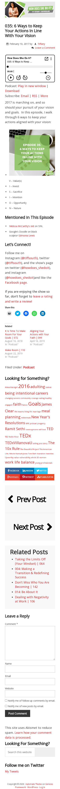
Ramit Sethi (15, 428)
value (16, 457)
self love (42, 429)
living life (28, 411)
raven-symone (32, 429)
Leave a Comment (45, 47)
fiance (25, 405)
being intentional (20, 393)
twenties (50, 453)
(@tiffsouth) (29, 258)
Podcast (29, 367)
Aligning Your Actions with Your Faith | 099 (39, 334)
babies (48, 387)
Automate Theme (34, 784)
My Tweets (12, 771)
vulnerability (25, 457)
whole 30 (35, 457)
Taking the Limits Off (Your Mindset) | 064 (30, 561)
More (44, 96)
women (43, 457)
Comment (11, 624)
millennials (26, 417)
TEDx (25, 435)
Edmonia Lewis (26, 235)
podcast (33, 423)
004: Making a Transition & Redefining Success (32, 573)
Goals (34, 403)
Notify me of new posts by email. (26, 706)
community (25, 398)
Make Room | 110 (15, 350)
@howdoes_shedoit (35, 268)
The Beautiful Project (29, 449)
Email (25, 96)
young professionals (43, 463)
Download (12, 91)
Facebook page (16, 282)
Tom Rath (32, 453)
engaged (8, 405)
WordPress (32, 787)
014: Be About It (26, 592)
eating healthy (45, 398)
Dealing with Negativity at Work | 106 (32, 599)
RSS (34, 96)
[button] (32, 153)
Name (8, 663)
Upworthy (9, 457)
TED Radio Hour (12, 437)
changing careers (12, 398)
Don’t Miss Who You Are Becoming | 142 (32, 584)
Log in (42, 787)
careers (42, 393)
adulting (37, 386)
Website (9, 688)
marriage (37, 411)
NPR (27, 423)
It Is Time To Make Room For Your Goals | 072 (15, 334)
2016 (24, 386)
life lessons (19, 411)
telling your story (40, 443)
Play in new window (32, 86)
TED (49, 428)
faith (17, 404)
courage (34, 398)
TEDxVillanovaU (18, 442)
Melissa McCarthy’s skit (21, 226)
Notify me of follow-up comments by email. (31, 700)
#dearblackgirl (11, 387)
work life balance (19, 462)
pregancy (41, 423)
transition (41, 453)
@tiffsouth (13, 263)
